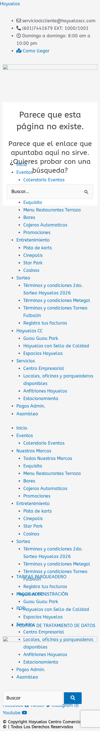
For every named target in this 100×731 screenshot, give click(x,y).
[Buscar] (73, 698)
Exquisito (32, 202)
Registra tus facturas (45, 323)
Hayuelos (10, 3)
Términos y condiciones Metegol (56, 300)
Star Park (32, 262)
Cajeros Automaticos (45, 225)
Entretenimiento (33, 240)
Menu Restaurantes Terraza (52, 210)
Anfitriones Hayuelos (45, 391)
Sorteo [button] (23, 541)
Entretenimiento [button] (33, 503)
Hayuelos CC (29, 330)
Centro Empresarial (43, 368)
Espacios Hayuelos (42, 353)
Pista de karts (37, 247)
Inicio (21, 164)
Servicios (25, 361)
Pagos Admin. (30, 406)
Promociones (36, 232)
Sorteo (23, 278)
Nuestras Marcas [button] (33, 451)
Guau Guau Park (40, 338)
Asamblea (27, 413)
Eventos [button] (24, 435)
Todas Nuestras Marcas (47, 458)
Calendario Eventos (43, 179)
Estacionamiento (40, 398)
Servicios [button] (25, 624)
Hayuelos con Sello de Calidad (56, 346)
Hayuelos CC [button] (29, 594)
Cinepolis (32, 255)
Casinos (31, 270)
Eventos (24, 172)
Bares (29, 217)
